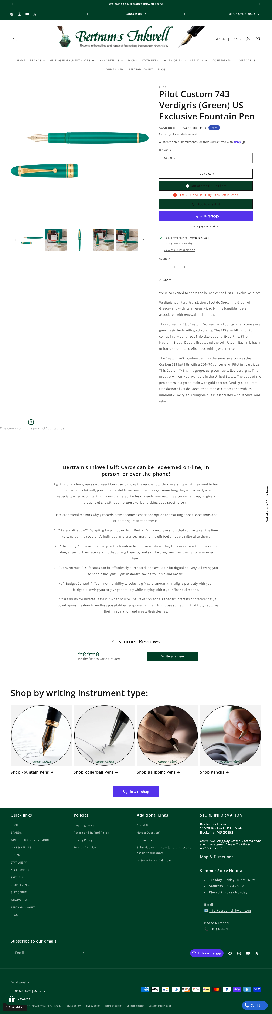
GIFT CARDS (19, 892)
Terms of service (114, 1005)
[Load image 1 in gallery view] (32, 240)
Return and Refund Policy (91, 832)
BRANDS (16, 832)
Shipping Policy (84, 825)
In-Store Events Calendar (154, 860)
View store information (179, 250)
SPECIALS (17, 877)
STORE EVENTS (20, 885)
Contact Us (144, 840)
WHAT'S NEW (19, 900)
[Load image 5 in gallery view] (127, 240)
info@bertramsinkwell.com (230, 910)
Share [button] (167, 280)
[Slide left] (15, 240)
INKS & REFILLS (21, 847)
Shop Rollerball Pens (94, 772)
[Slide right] (144, 240)
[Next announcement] (260, 4)
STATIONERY (19, 862)
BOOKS (15, 855)
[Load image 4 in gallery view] (103, 240)
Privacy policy (93, 1005)
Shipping (164, 134)
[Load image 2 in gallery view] (56, 240)
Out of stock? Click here (209, 186)
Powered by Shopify (50, 1005)
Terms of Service (85, 847)
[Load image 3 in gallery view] (79, 240)
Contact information (160, 1005)
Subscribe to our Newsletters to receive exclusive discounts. (164, 850)
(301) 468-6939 (220, 929)
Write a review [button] (173, 656)
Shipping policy (135, 1005)
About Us (143, 825)
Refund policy (73, 1005)
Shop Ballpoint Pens (156, 772)
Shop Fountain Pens (30, 772)
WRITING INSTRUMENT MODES (31, 840)
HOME (14, 825)
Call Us (257, 1005)
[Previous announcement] (12, 4)
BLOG (14, 915)
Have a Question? (149, 832)
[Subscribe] (82, 953)
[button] (15, 39)
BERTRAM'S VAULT (23, 907)
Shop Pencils (212, 772)
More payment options (206, 226)
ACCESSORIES (20, 870)
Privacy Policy (83, 840)
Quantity (164, 258)
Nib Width (165, 150)
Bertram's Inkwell (29, 1005)
